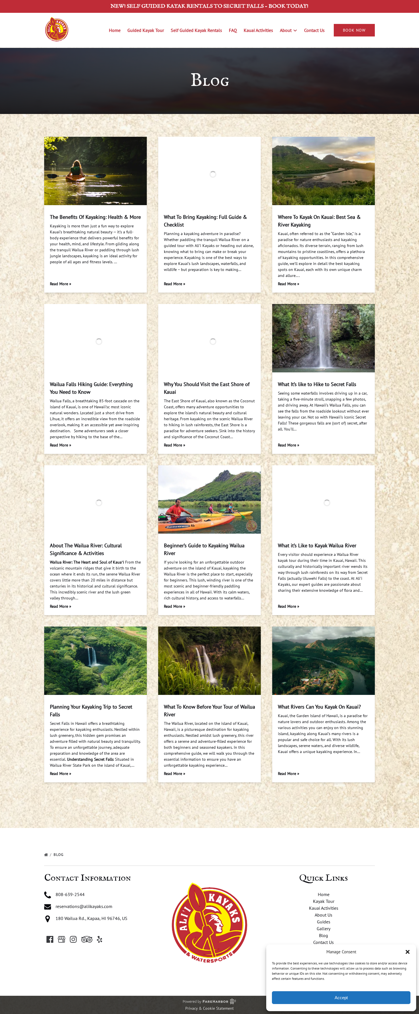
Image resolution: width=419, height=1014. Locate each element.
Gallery (323, 928)
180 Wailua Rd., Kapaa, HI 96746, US (91, 918)
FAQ (233, 30)
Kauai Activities (258, 30)
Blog (59, 854)
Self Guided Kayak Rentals (196, 30)
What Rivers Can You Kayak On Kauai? (319, 706)
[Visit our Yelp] (99, 939)
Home (115, 30)
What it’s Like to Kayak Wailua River (317, 545)
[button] (407, 952)
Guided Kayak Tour (145, 30)
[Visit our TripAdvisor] (86, 939)
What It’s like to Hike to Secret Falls (317, 384)
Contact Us (314, 30)
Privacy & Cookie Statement (209, 1008)
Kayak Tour (323, 901)
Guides (323, 922)
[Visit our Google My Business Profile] (61, 939)
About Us (323, 915)
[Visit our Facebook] (49, 939)
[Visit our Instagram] (73, 939)
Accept (341, 997)
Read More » (60, 283)
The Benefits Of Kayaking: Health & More (95, 217)
